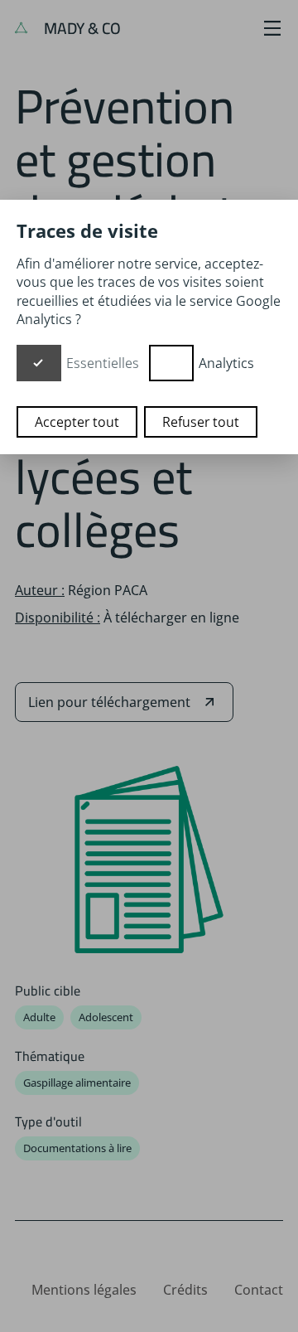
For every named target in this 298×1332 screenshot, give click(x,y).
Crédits (185, 1290)
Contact (258, 1290)
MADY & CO (81, 28)
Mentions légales (84, 1290)
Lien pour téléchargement (109, 702)
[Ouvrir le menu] (272, 28)
